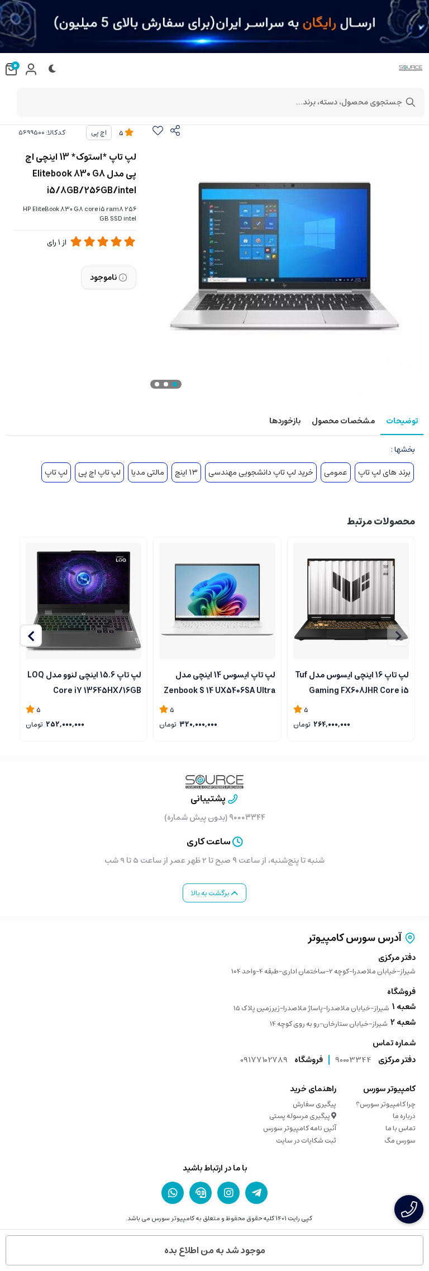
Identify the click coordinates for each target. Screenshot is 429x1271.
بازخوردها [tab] (285, 421)
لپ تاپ (56, 472)
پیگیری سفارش (314, 1104)
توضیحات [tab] (402, 421)
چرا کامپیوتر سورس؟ (386, 1104)
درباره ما (404, 1116)
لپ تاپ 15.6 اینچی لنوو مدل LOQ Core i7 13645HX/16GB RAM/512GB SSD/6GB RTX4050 (84, 681)
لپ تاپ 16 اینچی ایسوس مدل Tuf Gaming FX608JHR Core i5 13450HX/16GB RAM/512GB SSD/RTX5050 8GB (352, 681)
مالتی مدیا (147, 472)
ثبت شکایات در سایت (306, 1140)
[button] (31, 635)
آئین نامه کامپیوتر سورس (299, 1128)
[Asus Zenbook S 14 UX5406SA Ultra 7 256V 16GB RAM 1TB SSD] (217, 600)
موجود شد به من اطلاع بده (214, 1250)
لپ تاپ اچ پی (99, 472)
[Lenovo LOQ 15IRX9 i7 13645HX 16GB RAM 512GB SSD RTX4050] (83, 600)
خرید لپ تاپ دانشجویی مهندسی (260, 472)
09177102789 (264, 1060)
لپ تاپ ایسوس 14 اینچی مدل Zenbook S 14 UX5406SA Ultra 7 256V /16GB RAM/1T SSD (219, 681)
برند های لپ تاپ (384, 472)
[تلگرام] (256, 1193)
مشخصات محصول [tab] (343, 421)
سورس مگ (400, 1140)
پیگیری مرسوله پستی (300, 1116)
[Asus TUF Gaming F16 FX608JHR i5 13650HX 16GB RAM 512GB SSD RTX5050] (351, 600)
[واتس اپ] (172, 1193)
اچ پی (99, 132)
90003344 (353, 1060)
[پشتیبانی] (200, 1193)
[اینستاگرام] (228, 1193)
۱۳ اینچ (186, 472)
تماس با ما (400, 1128)
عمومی (335, 472)
